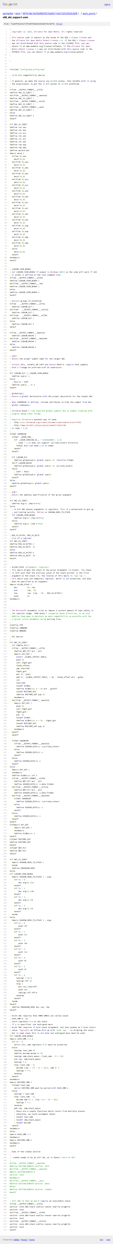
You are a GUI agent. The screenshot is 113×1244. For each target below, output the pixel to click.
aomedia (8, 13)
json (108, 1239)
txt (101, 1239)
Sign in (107, 4)
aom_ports (89, 13)
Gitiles (16, 1239)
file (59, 24)
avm (17, 13)
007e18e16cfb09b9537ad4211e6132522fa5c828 (50, 13)
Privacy (24, 1239)
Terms (32, 1239)
